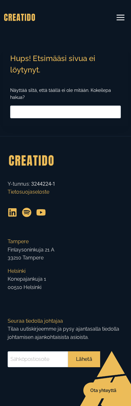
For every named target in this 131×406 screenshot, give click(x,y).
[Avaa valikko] (120, 17)
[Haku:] (65, 111)
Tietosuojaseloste (28, 192)
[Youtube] (41, 212)
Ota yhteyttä (103, 390)
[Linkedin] (12, 212)
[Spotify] (26, 212)
